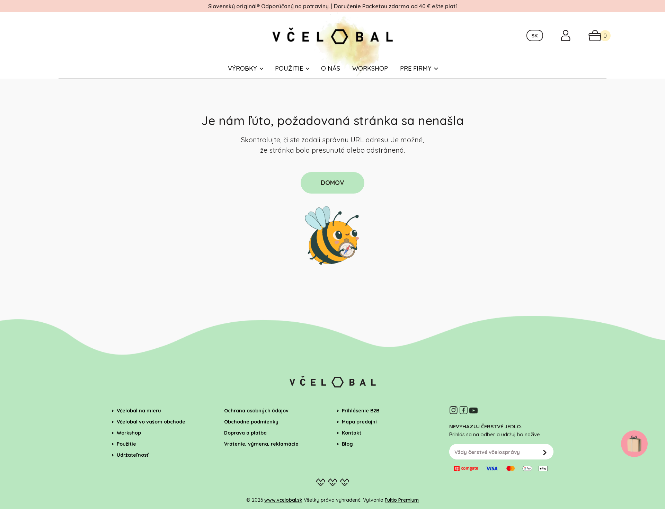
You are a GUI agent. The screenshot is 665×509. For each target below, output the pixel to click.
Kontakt (351, 433)
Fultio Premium (402, 500)
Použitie (289, 68)
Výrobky (242, 68)
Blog (347, 444)
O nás (330, 68)
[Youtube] (473, 410)
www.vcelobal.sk (283, 500)
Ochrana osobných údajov (256, 411)
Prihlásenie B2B (360, 411)
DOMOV (332, 183)
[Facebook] (463, 410)
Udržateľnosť (133, 455)
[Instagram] (453, 410)
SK (534, 35)
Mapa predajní (359, 422)
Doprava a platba (245, 433)
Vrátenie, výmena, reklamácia (261, 444)
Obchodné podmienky (251, 422)
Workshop (370, 68)
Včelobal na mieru (139, 411)
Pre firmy (416, 68)
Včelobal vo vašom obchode (151, 422)
